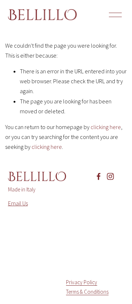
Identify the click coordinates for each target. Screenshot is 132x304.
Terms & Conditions (87, 291)
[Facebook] (98, 176)
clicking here (106, 127)
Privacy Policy (81, 282)
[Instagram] (110, 176)
